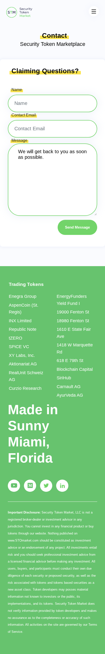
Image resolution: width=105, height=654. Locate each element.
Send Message (77, 227)
